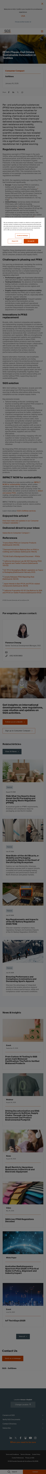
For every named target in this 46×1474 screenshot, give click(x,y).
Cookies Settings (22, 235)
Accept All (31, 241)
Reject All (15, 241)
